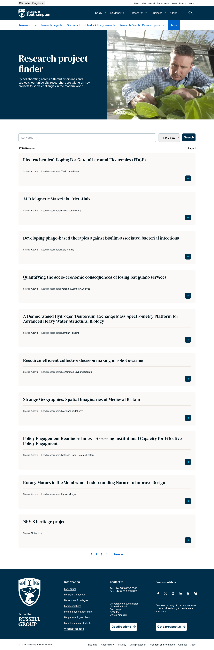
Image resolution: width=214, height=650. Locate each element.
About (137, 3)
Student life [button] (117, 12)
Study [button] (98, 12)
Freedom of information (162, 644)
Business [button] (157, 12)
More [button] (174, 25)
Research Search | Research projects (142, 25)
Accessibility (108, 644)
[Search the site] (190, 13)
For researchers (72, 605)
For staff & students (74, 594)
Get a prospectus (169, 626)
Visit (144, 3)
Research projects (51, 25)
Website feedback (74, 628)
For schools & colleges (76, 600)
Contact (192, 3)
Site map (92, 644)
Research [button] (137, 12)
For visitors (70, 588)
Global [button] (174, 12)
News (174, 3)
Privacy (122, 644)
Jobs (193, 644)
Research (24, 25)
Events (182, 3)
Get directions (121, 626)
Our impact (73, 25)
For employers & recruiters (78, 611)
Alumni (151, 3)
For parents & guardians (77, 617)
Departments (163, 3)
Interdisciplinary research (100, 25)
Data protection (138, 644)
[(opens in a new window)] (158, 593)
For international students (77, 623)
